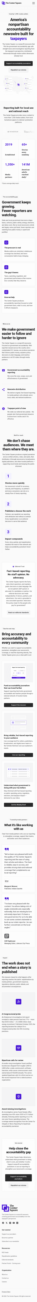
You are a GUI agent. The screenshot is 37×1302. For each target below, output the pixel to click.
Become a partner (7, 1238)
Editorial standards (8, 1260)
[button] (33, 3)
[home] (12, 3)
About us (4, 1274)
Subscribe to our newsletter (10, 1241)
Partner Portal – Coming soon (11, 1263)
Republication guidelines (9, 1256)
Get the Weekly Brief (18, 805)
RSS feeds (5, 1252)
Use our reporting (18, 755)
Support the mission (18, 705)
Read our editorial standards (18, 612)
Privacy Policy (6, 1292)
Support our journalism (9, 1234)
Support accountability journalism (18, 63)
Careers (4, 1282)
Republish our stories (18, 70)
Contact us (5, 1278)
